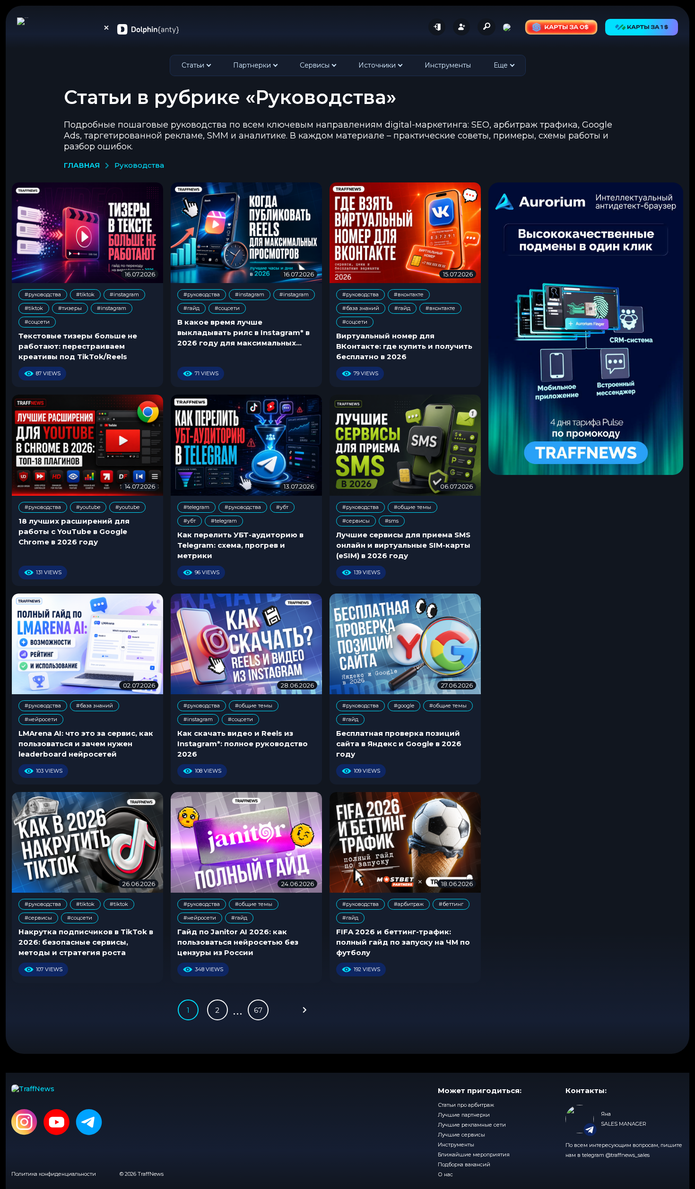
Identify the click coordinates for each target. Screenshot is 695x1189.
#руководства (43, 294)
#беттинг (451, 904)
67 (258, 1010)
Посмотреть (599, 1141)
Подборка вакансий (464, 1164)
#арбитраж (409, 904)
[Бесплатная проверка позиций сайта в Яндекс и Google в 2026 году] (405, 644)
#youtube (88, 507)
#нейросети (41, 719)
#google (404, 705)
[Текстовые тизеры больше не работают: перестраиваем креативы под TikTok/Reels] (87, 232)
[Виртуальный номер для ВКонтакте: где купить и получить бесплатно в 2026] (405, 232)
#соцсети (37, 322)
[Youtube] (56, 1122)
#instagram (124, 294)
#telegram (196, 507)
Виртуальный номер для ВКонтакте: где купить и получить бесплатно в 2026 (404, 346)
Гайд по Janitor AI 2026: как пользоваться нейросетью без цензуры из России (237, 942)
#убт (282, 507)
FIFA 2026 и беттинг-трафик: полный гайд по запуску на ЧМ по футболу (403, 942)
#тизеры (70, 308)
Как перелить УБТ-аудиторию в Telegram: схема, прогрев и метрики (240, 545)
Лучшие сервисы (461, 1134)
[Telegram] (89, 1122)
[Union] (148, 29)
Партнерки (252, 65)
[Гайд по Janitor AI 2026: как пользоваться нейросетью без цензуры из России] (246, 842)
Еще (501, 65)
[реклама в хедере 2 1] (561, 27)
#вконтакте (409, 294)
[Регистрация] (461, 26)
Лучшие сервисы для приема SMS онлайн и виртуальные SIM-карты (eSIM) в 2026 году (403, 545)
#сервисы (356, 520)
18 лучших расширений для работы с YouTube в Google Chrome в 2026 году (74, 531)
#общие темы (412, 507)
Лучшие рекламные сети (472, 1124)
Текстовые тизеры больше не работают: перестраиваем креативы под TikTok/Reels (77, 346)
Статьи (193, 65)
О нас (445, 1174)
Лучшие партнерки (464, 1114)
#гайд (191, 308)
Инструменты (448, 65)
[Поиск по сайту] (486, 26)
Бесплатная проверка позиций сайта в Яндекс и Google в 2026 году (398, 743)
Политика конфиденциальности (53, 1174)
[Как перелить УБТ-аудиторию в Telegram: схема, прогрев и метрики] (246, 445)
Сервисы (315, 65)
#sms (392, 520)
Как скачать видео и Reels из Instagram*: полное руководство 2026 (242, 743)
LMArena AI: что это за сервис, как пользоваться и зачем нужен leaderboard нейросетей (85, 743)
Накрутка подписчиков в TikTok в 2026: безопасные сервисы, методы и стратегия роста (85, 942)
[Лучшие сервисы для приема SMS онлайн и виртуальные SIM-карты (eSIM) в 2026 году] (405, 445)
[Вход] (436, 26)
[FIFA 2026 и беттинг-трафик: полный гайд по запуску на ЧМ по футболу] (405, 842)
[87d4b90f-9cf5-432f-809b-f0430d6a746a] (585, 328)
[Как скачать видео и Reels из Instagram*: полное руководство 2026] (246, 644)
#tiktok (85, 294)
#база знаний (360, 308)
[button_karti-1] (641, 27)
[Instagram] (24, 1122)
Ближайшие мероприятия (474, 1154)
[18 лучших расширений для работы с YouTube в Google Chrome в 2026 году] (87, 445)
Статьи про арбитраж (466, 1105)
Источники (377, 65)
